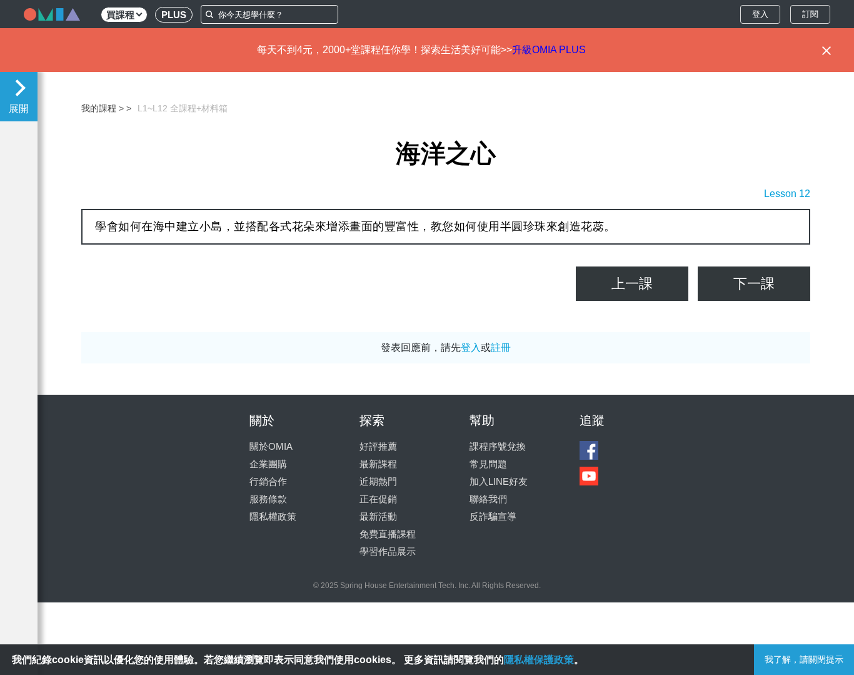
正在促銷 (378, 499)
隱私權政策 (272, 516)
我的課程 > (102, 108)
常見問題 (488, 464)
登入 (760, 14)
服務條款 (268, 499)
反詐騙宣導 (493, 516)
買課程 (120, 14)
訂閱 (810, 14)
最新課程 (378, 464)
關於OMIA (271, 446)
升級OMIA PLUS (549, 49)
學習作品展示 (387, 551)
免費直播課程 (387, 534)
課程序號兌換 (498, 446)
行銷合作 (268, 481)
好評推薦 (378, 446)
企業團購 (268, 464)
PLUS (173, 14)
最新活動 (378, 516)
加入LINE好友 (499, 481)
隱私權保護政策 (539, 659)
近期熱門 (378, 481)
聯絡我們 (488, 499)
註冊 (501, 347)
